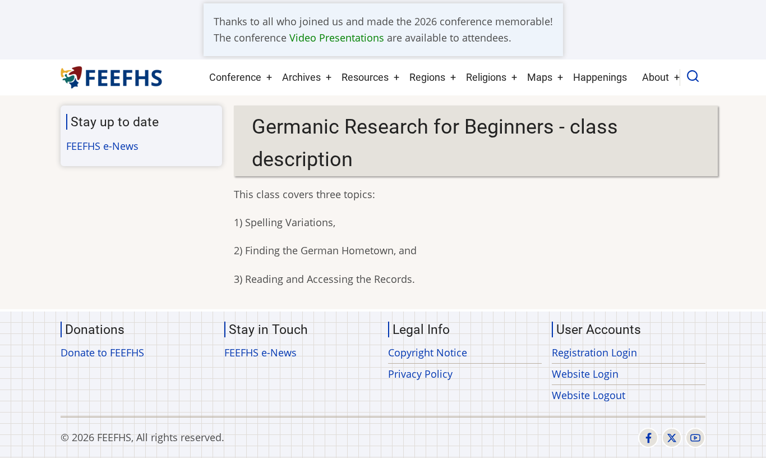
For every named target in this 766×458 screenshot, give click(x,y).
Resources (365, 77)
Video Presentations (336, 37)
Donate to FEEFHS (102, 352)
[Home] (112, 77)
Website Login (585, 374)
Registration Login (594, 352)
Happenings (600, 77)
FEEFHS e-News (102, 146)
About (655, 77)
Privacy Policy (420, 374)
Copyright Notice (427, 352)
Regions (427, 77)
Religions (486, 77)
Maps (539, 77)
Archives (301, 77)
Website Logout (588, 395)
